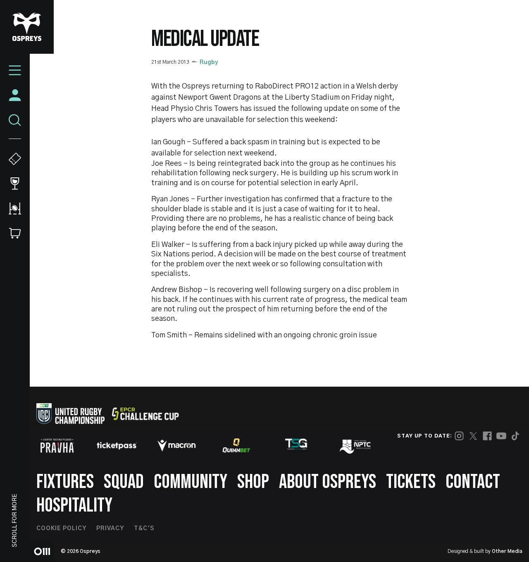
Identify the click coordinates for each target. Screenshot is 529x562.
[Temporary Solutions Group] (296, 445)
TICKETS (411, 482)
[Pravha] (57, 445)
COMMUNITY (190, 482)
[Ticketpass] (117, 445)
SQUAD (124, 482)
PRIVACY (110, 528)
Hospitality (74, 505)
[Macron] (176, 445)
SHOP (253, 482)
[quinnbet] (236, 445)
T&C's (144, 528)
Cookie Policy (61, 528)
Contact (473, 482)
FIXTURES (65, 482)
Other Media (507, 551)
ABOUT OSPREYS (327, 482)
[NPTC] (355, 445)
